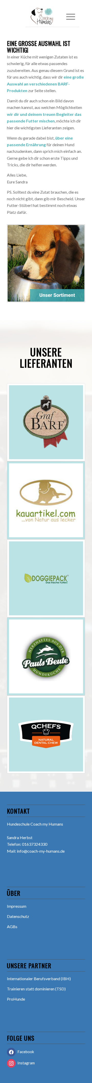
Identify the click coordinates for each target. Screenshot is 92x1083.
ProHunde (16, 999)
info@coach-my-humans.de (41, 851)
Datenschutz (18, 916)
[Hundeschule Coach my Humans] (48, 16)
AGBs (12, 926)
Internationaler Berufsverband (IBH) (39, 978)
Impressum (16, 906)
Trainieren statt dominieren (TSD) (36, 988)
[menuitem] (68, 16)
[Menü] (68, 16)
